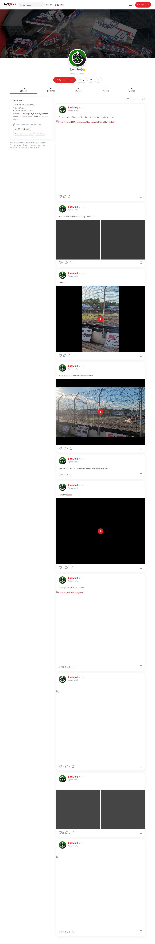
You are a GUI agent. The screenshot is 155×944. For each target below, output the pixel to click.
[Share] (69, 196)
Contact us (25, 147)
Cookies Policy (15, 147)
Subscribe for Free (65, 80)
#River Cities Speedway (23, 134)
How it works (41, 145)
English (35, 147)
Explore (49, 5)
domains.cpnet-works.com (28, 124)
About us (33, 145)
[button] (98, 80)
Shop (62, 5)
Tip (82, 80)
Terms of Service (16, 145)
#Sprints (39, 134)
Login (131, 5)
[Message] (90, 80)
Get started (142, 5)
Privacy (25, 145)
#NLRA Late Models (22, 129)
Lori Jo (72, 107)
